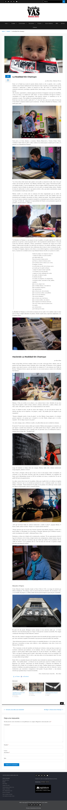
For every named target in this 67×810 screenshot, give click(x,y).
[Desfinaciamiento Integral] (53, 687)
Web (5, 758)
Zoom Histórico (49, 23)
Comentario (7, 724)
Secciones (31, 23)
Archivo (63, 23)
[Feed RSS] (14, 1)
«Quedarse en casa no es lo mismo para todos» (18, 693)
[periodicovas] (11, 1)
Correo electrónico (7, 751)
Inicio (6, 23)
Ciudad (13, 23)
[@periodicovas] (6, 1)
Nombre (6, 745)
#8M (57, 23)
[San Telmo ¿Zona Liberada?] (36, 687)
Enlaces (35, 27)
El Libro (39, 23)
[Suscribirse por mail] (17, 1)
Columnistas (22, 23)
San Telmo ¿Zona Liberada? (35, 692)
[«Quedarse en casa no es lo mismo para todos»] (20, 687)
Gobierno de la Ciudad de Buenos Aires (46, 778)
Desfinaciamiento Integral (51, 692)
